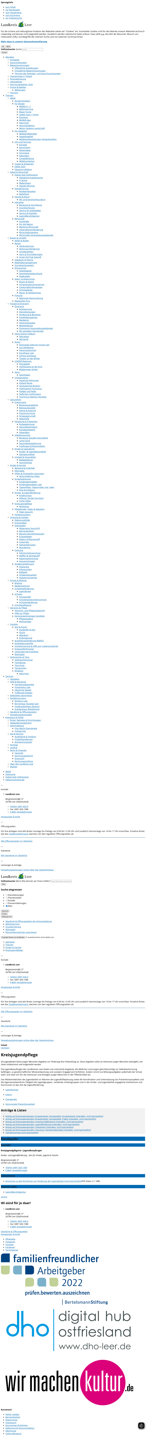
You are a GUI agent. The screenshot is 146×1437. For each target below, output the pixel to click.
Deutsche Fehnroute (29, 380)
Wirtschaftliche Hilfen (29, 476)
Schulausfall (25, 596)
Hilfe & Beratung (18, 681)
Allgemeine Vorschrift (29, 528)
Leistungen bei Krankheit (26, 651)
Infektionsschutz (22, 435)
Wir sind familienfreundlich (32, 199)
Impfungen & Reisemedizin (32, 446)
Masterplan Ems (22, 301)
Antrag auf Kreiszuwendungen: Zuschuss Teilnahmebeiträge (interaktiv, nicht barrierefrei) (48, 1130)
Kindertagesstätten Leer (30, 484)
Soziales (14, 624)
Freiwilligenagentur (28, 317)
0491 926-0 (19, 806)
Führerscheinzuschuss (29, 553)
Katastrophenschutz (28, 558)
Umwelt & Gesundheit (25, 457)
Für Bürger (20, 103)
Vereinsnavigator (27, 322)
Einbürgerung (25, 638)
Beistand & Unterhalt (25, 468)
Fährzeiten (24, 336)
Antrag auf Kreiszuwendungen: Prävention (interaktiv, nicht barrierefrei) (39, 1127)
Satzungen (24, 155)
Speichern (5, 911)
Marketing (24, 320)
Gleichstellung (17, 725)
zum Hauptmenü (13, 12)
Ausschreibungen (18, 62)
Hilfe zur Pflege (22, 613)
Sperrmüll (24, 122)
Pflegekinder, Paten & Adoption (29, 509)
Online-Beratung (13, 1433)
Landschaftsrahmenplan (30, 287)
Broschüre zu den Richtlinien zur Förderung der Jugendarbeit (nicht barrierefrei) (43, 1181)
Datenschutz (11, 1420)
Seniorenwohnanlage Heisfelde (29, 616)
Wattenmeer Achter (28, 369)
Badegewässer (26, 459)
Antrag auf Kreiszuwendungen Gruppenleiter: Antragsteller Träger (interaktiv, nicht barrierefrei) (50, 1119)
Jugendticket (25, 591)
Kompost (23, 117)
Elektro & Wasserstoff (29, 539)
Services (9, 676)
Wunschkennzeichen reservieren (21, 932)
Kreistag (14, 744)
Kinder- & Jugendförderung (27, 492)
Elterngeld (19, 470)
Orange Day (20, 731)
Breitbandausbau (27, 191)
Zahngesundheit (27, 454)
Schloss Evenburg (27, 355)
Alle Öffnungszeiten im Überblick (16, 841)
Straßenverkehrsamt (24, 564)
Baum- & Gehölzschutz (30, 292)
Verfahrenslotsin (22, 514)
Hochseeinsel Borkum (29, 386)
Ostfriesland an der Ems (30, 366)
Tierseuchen (20, 668)
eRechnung (10, 1430)
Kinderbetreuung (23, 479)
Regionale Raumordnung (31, 298)
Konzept (23, 144)
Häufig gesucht (7, 917)
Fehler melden (12, 1414)
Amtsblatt (14, 59)
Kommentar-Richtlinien (16, 1425)
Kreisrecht (19, 758)
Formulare (24, 153)
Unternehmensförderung (31, 229)
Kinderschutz (25, 495)
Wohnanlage (25, 621)
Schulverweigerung (28, 602)
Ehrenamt (19, 306)
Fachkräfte (24, 221)
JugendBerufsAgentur (29, 216)
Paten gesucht (26, 512)
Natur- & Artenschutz (25, 279)
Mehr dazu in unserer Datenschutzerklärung (24, 41)
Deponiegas (25, 150)
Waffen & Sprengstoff (29, 555)
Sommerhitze (25, 462)
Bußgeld (23, 572)
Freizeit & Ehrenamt (19, 303)
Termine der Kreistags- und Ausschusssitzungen (38, 73)
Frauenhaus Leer (23, 687)
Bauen (18, 243)
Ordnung (19, 550)
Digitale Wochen (27, 185)
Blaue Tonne (25, 112)
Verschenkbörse (27, 125)
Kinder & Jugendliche (25, 449)
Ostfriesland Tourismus (30, 388)
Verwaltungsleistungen (21, 714)
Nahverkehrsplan (27, 544)
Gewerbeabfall (26, 136)
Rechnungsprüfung (24, 761)
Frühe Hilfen (25, 501)
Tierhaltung (20, 662)
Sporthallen (24, 375)
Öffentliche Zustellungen (26, 68)
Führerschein (25, 569)
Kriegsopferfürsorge (24, 649)
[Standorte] (2, 846)
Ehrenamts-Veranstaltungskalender (36, 328)
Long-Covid (24, 440)
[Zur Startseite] (16, 878)
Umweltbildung (26, 158)
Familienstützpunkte (24, 684)
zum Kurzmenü (12, 15)
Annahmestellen (22, 101)
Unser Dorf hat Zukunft (30, 257)
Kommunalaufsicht (24, 755)
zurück (4, 1196)
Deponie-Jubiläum (23, 169)
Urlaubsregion (21, 377)
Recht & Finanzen (18, 750)
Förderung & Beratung (29, 314)
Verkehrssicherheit (28, 577)
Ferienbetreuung (18, 79)
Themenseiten (14, 897)
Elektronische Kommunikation (19, 1428)
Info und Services (23, 142)
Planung (18, 295)
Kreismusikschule (27, 350)
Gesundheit (15, 399)
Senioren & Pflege (18, 607)
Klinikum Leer (21, 701)
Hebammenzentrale (14, 779)
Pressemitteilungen (17, 903)
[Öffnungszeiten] (2, 822)
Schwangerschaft (27, 416)
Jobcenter (19, 202)
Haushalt (19, 753)
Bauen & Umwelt (18, 238)
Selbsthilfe (24, 418)
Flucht (22, 632)
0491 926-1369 (16, 1167)
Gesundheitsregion (28, 427)
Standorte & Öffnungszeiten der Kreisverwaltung (28, 921)
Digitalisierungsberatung (31, 177)
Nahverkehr (20, 525)
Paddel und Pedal (27, 391)
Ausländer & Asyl (27, 629)
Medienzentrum (22, 586)
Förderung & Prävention (26, 421)
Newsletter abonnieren (21, 695)
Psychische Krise (27, 413)
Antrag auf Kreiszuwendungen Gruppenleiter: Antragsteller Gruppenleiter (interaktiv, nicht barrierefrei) (54, 1116)
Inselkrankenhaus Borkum (27, 706)
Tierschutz (19, 665)
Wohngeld (19, 654)
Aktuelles (9, 57)
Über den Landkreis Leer (21, 764)
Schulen (18, 594)
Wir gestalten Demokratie (31, 331)
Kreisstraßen (21, 523)
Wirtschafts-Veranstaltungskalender (36, 235)
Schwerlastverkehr (28, 575)
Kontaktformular (21, 812)
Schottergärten (26, 251)
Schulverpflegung (23, 605)
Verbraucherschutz (24, 660)
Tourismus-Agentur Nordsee (32, 396)
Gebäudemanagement (20, 723)
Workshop (24, 506)
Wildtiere (19, 670)
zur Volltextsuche (13, 18)
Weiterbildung (26, 325)
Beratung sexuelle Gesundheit (33, 438)
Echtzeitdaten (25, 536)
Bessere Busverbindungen (31, 533)
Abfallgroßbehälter (28, 133)
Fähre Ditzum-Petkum (25, 333)
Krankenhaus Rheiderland (27, 709)
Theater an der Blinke (29, 358)
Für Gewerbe (21, 131)
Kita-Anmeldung (27, 490)
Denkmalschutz (26, 246)
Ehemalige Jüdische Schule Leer (34, 344)
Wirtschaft (19, 218)
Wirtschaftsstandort (28, 232)
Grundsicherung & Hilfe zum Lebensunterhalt (36, 646)
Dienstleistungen (27, 312)
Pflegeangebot (26, 618)
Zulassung (24, 566)
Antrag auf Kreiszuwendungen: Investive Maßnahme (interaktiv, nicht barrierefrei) (44, 1121)
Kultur (17, 342)
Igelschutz (24, 673)
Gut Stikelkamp (26, 347)
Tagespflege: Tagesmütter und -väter (36, 487)
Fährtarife (23, 339)
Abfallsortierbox (26, 161)
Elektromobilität (22, 520)
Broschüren (24, 147)
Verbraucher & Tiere (19, 657)
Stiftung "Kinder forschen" (31, 498)
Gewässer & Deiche (24, 259)
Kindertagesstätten (28, 481)
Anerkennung (25, 309)
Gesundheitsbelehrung (30, 443)
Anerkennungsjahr (23, 742)
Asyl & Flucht (21, 627)
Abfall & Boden (22, 240)
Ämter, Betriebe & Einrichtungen (25, 720)
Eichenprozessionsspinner (31, 284)
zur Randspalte (12, 9)
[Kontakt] (2, 785)
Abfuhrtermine (26, 109)
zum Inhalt (10, 7)
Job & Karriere (16, 733)
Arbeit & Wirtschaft (19, 172)
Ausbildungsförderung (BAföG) (29, 640)
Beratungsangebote (28, 405)
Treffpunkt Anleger (23, 692)
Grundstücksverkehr (24, 265)
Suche (19, 49)
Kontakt (11, 900)
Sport (17, 372)
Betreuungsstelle (27, 407)
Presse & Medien (18, 87)
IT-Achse (23, 180)
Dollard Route (25, 383)
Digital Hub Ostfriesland (26, 175)
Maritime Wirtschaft (28, 227)
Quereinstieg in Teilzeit (21, 76)
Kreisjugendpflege (23, 503)
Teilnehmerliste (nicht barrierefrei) (21, 1132)
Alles (10, 906)
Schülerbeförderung (24, 588)
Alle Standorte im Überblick (14, 855)
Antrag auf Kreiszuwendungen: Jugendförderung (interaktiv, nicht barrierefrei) (42, 1124)
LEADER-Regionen (23, 361)
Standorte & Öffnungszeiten (23, 712)
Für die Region (26, 224)
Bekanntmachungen (19, 65)
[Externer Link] (69, 1406)
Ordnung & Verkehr (19, 517)
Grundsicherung (27, 207)
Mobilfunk (24, 194)
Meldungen (20, 90)
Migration (23, 635)
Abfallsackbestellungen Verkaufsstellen (38, 139)
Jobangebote (16, 81)
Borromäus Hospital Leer (27, 703)
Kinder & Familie (18, 465)
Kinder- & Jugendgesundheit (32, 451)
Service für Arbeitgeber (30, 210)
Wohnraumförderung (29, 249)
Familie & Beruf (22, 196)
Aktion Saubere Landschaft (32, 128)
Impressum (10, 1422)
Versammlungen (27, 561)
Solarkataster (25, 270)
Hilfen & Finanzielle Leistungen (29, 473)
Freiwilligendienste (24, 739)
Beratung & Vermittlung (30, 205)
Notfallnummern (18, 698)
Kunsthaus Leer (26, 353)
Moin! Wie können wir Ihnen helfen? (33, 881)
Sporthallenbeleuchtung (30, 273)
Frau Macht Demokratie (26, 728)
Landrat (13, 747)
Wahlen (13, 766)
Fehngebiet (24, 364)
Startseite (9, 942)
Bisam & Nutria (26, 281)
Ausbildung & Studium (25, 736)
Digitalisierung (22, 188)
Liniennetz (24, 542)
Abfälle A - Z (25, 106)
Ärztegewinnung (27, 424)
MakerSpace (25, 183)
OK (3, 46)
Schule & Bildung (18, 580)
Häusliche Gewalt (23, 690)
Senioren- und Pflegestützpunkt (30, 610)
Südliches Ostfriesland (30, 394)
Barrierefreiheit (26, 531)
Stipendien (24, 432)
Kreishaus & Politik (14, 717)
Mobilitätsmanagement (26, 262)
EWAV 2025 (20, 166)
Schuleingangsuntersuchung (32, 599)
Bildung (18, 583)
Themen (9, 95)
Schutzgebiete (26, 290)
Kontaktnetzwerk (27, 429)
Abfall (13, 98)
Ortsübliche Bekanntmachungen (30, 70)
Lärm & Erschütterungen (31, 254)
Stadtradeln (24, 276)
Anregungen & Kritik (10, 816)
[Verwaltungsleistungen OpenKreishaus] (2, 1031)
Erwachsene (20, 402)
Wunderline (24, 547)
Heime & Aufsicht (27, 410)
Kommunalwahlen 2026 (21, 84)
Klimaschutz (20, 268)
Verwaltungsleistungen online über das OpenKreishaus (27, 869)
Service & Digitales (28, 213)
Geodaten (14, 679)
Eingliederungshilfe (24, 643)
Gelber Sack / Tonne (28, 114)
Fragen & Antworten (24, 164)
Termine (14, 92)
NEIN (8, 46)
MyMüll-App (25, 120)
